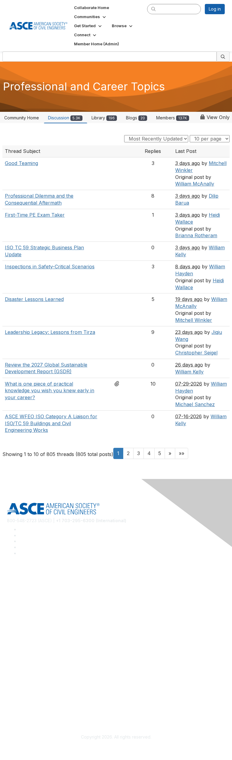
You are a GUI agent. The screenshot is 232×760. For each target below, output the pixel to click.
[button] (90, 16)
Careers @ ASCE (23, 587)
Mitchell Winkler (193, 320)
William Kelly (189, 372)
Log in (215, 8)
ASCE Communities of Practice (37, 605)
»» (181, 453)
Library (103, 117)
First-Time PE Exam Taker (35, 215)
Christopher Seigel (196, 353)
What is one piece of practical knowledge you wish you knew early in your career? (49, 390)
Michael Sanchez (195, 404)
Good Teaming (21, 163)
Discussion (64, 117)
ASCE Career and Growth (32, 597)
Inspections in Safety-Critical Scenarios (50, 267)
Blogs (135, 117)
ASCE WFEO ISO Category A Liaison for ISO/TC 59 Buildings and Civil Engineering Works (51, 423)
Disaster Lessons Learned (34, 299)
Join (11, 640)
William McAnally (194, 184)
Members (171, 117)
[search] (153, 9)
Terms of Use (20, 702)
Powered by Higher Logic (116, 748)
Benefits (15, 649)
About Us (16, 693)
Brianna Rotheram (196, 235)
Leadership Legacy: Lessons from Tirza (50, 332)
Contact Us (18, 658)
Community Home (21, 117)
